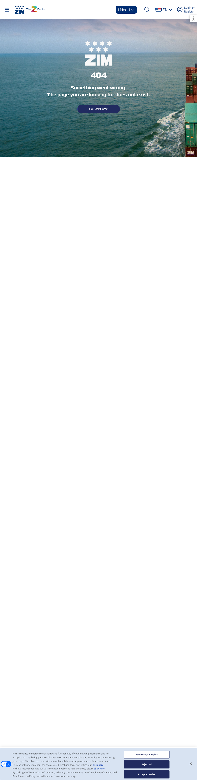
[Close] (191, 763)
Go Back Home (98, 109)
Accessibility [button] (193, 18)
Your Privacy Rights (147, 754)
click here (98, 765)
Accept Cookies (146, 774)
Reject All (146, 764)
